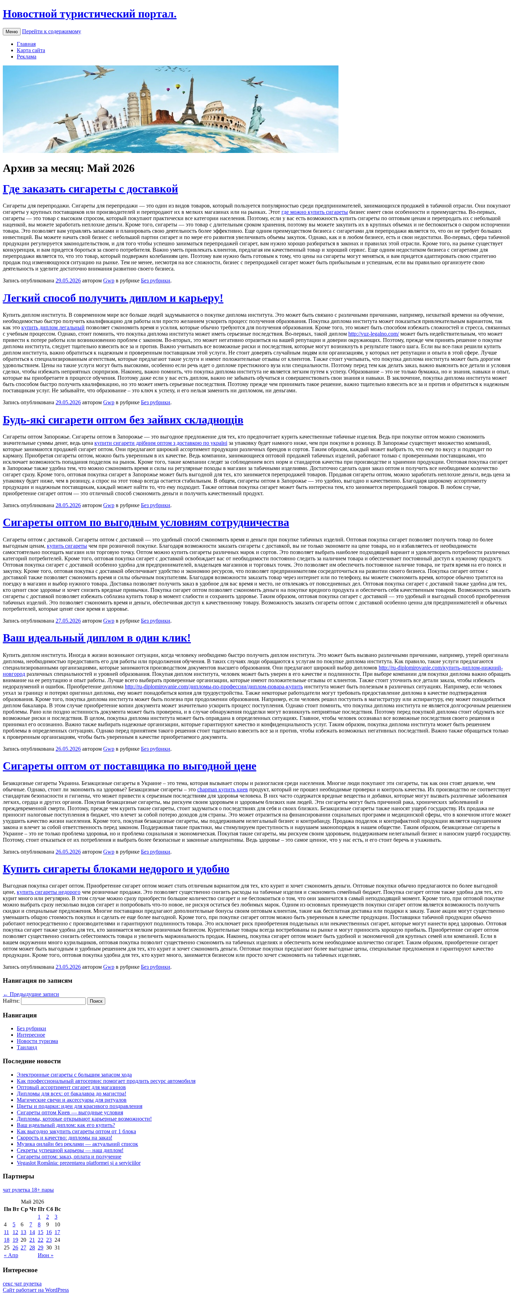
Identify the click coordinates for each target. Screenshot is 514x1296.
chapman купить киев (222, 789)
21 (32, 1240)
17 (57, 1232)
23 (49, 1240)
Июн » (45, 1255)
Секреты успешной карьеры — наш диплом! (70, 1150)
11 (6, 1232)
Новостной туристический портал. (90, 13)
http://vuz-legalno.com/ (373, 334)
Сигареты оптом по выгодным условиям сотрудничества (146, 522)
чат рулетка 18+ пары (28, 1190)
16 (49, 1232)
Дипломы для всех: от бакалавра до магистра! (71, 1094)
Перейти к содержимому (51, 31)
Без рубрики (155, 280)
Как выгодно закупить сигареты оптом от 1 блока (76, 1131)
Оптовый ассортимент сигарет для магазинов (71, 1087)
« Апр (11, 1255)
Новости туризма (37, 1041)
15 (40, 1232)
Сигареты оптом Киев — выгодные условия (70, 1112)
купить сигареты (67, 546)
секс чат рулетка (22, 1284)
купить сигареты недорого (48, 892)
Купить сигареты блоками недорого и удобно (116, 868)
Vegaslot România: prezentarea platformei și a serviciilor (79, 1163)
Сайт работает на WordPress (36, 1290)
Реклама (26, 56)
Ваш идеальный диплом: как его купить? (66, 1125)
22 (40, 1240)
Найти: (11, 1001)
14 (32, 1232)
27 (23, 1248)
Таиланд (27, 1047)
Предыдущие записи (31, 994)
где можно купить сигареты (314, 212)
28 (32, 1248)
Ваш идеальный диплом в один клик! (97, 637)
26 (15, 1248)
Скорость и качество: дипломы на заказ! (64, 1138)
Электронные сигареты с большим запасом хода (74, 1075)
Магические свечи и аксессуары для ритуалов (72, 1100)
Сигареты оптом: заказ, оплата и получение (69, 1157)
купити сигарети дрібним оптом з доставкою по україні (160, 443)
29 (40, 1248)
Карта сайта (31, 50)
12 (15, 1232)
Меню (12, 31)
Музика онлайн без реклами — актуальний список (77, 1144)
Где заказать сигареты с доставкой (90, 188)
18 (6, 1240)
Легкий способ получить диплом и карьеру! (113, 298)
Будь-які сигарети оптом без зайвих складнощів (123, 419)
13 (23, 1232)
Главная (26, 44)
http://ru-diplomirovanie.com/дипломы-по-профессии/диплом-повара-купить (214, 686)
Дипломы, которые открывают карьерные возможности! (84, 1119)
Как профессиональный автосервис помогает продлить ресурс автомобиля (106, 1081)
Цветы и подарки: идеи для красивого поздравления (79, 1106)
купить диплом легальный (53, 327)
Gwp (108, 280)
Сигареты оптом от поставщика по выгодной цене (129, 765)
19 (15, 1240)
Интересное (31, 1035)
